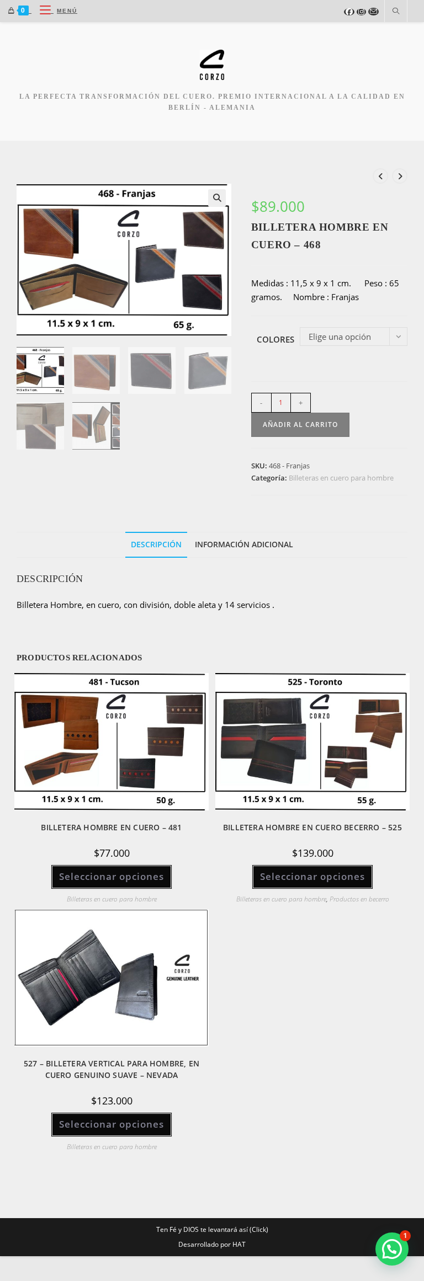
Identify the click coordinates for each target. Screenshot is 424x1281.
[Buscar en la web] (396, 11)
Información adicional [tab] (244, 544)
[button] (217, 198)
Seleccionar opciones (111, 876)
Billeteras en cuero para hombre (341, 478)
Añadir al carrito (300, 424)
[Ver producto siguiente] (399, 176)
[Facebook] (349, 11)
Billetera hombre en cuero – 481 (111, 827)
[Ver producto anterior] (380, 176)
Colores (275, 339)
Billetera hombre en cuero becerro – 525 (312, 827)
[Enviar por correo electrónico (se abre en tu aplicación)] (373, 11)
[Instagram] (361, 11)
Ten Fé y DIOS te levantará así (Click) (212, 1229)
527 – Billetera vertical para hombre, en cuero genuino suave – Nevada (111, 1069)
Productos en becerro (359, 899)
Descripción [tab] (156, 544)
